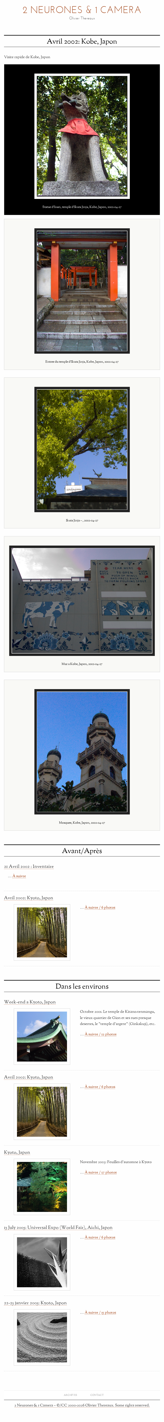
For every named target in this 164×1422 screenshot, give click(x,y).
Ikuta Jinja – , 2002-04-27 (82, 520)
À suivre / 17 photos (101, 1172)
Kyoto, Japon (17, 1152)
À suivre (19, 876)
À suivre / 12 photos (100, 1034)
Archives (70, 1395)
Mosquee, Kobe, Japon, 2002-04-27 (82, 822)
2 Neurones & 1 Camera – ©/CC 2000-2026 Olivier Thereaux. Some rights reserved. (82, 1405)
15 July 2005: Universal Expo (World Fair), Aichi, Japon (58, 1227)
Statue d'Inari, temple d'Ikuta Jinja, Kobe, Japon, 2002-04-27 (82, 207)
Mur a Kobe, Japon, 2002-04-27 (82, 664)
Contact (97, 1395)
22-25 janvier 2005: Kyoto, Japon (35, 1302)
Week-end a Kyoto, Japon (30, 1001)
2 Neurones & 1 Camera (82, 10)
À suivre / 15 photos (100, 1312)
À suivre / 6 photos (100, 907)
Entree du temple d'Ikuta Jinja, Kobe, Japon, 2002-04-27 (82, 361)
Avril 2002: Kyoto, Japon (28, 897)
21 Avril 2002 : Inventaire (29, 866)
